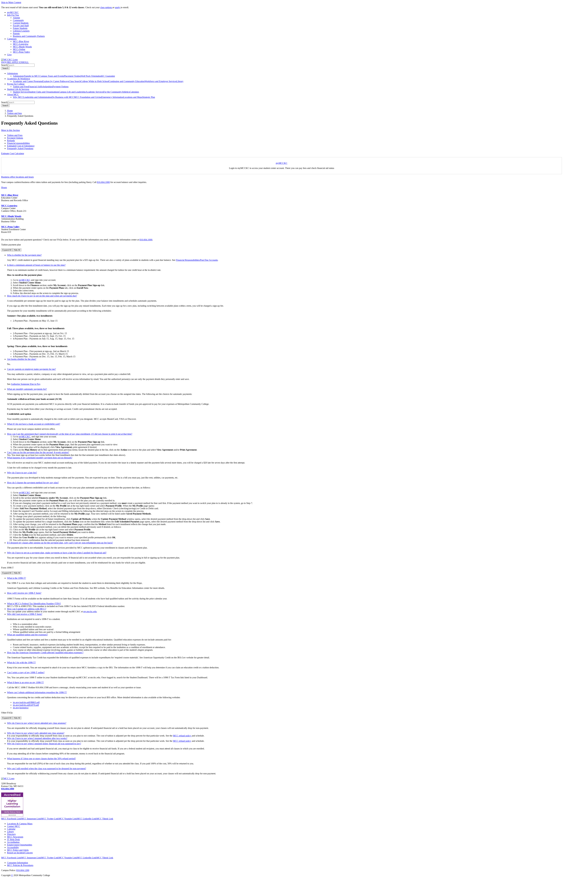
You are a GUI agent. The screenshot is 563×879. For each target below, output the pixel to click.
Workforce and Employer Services (161, 81)
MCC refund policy (182, 735)
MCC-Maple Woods (22, 46)
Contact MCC (13, 826)
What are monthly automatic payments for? (27, 389)
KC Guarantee (108, 76)
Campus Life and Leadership (72, 92)
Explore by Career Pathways (55, 81)
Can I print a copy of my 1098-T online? (26, 672)
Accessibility (13, 847)
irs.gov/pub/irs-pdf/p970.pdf (26, 705)
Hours (4, 187)
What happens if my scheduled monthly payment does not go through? (39, 457)
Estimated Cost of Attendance (20, 146)
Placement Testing (72, 76)
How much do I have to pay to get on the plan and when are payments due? (42, 296)
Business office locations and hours (17, 177)
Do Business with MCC (63, 97)
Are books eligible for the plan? (21, 359)
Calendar (11, 829)
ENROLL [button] (24, 62)
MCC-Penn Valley (21, 52)
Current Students (20, 23)
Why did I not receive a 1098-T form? (24, 614)
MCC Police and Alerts (18, 850)
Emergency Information (112, 97)
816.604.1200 (22, 870)
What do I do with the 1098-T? (21, 662)
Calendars (134, 92)
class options (106, 7)
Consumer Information (17, 862)
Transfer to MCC (32, 76)
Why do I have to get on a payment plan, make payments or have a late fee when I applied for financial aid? (56, 552)
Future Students (20, 28)
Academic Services (94, 92)
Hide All (17, 250)
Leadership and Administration (37, 97)
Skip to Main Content (11, 2)
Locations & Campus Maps (19, 823)
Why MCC (18, 97)
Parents (16, 33)
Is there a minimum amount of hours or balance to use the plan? (36, 265)
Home (10, 110)
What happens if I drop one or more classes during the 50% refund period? (41, 758)
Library (180, 81)
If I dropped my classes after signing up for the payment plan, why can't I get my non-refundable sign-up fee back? (60, 542)
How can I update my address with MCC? (26, 609)
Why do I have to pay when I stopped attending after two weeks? (37, 738)
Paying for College (15, 84)
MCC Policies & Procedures (20, 865)
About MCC (13, 94)
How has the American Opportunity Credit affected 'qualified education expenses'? (45, 652)
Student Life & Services (18, 89)
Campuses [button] (12, 39)
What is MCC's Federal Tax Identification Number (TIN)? (34, 603)
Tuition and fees (14, 113)
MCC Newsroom (15, 837)
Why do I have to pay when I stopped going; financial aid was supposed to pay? (44, 743)
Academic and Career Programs (27, 81)
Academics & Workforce (18, 78)
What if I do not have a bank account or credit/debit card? (33, 424)
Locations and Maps (132, 97)
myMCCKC (281, 163)
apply (118, 7)
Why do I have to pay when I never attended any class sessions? (36, 723)
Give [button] (9, 54)
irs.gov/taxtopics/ (21, 707)
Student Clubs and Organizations (43, 92)
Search (4, 65)
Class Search (75, 81)
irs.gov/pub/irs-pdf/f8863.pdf (26, 702)
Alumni (16, 17)
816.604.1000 (103, 182)
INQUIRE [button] (6, 62)
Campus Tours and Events (52, 76)
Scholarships (46, 86)
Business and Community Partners (29, 36)
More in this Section (10, 130)
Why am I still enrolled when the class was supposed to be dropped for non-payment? (46, 768)
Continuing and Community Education (127, 81)
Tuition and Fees (20, 86)
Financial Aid (34, 86)
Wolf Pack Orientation (91, 76)
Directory (11, 834)
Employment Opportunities (19, 845)
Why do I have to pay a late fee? (22, 472)
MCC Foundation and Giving (87, 97)
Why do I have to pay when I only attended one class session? (35, 733)
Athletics (126, 92)
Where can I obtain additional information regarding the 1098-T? (37, 692)
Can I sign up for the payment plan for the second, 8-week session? (38, 452)
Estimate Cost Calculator (12, 153)
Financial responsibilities (18, 143)
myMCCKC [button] (13, 12)
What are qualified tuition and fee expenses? (27, 634)
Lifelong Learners (21, 31)
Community (18, 20)
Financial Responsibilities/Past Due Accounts (197, 260)
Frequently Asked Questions (20, 148)
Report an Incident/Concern (20, 852)
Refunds (11, 140)
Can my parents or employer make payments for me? (31, 369)
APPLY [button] (15, 62)
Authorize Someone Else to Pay (25, 384)
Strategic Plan (148, 97)
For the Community (112, 92)
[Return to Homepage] (7, 778)
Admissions (12, 73)
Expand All (6, 250)
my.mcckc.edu (90, 611)
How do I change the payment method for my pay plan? (33, 482)
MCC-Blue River (21, 41)
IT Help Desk (13, 839)
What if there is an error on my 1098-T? (25, 682)
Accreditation (13, 842)
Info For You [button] (13, 15)
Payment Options (60, 86)
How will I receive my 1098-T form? (24, 593)
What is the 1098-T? (16, 578)
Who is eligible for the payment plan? (24, 255)
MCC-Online (19, 49)
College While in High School (95, 81)
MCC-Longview (20, 44)
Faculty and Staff (21, 25)
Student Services (20, 92)
